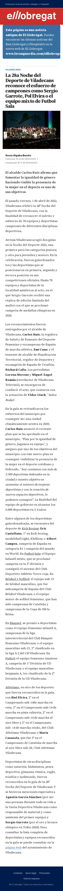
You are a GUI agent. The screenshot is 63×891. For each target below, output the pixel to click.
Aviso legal (31, 873)
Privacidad (44, 873)
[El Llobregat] (31, 15)
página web (13, 847)
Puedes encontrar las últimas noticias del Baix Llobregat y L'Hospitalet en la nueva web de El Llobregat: (33, 42)
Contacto (18, 873)
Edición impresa (31, 878)
